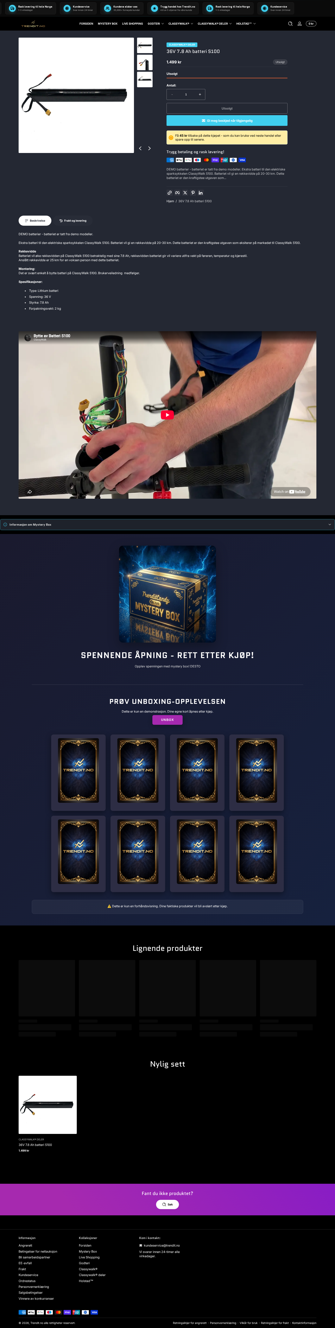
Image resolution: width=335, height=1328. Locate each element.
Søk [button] (170, 1204)
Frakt (22, 1269)
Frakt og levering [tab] (75, 220)
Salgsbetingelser (31, 1292)
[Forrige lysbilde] (140, 148)
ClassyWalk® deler (182, 45)
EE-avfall (25, 1263)
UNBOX (167, 719)
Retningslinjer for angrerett (190, 1323)
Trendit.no (36, 1323)
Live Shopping (89, 1257)
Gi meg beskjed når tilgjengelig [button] (230, 121)
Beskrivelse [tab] (37, 220)
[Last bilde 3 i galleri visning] (145, 79)
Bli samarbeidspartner (34, 1257)
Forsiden (85, 1245)
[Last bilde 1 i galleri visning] (145, 45)
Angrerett (25, 1245)
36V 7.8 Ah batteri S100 (195, 201)
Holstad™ (244, 23)
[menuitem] (47, 1245)
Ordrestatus (27, 1281)
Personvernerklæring (34, 1287)
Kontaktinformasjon (304, 1323)
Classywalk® (178, 23)
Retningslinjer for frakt (275, 1323)
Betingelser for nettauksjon (38, 1251)
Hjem (170, 201)
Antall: (171, 85)
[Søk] (290, 23)
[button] (290, 23)
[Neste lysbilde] (149, 148)
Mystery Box (88, 1251)
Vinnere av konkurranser (36, 1298)
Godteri (154, 23)
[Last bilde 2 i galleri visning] (145, 62)
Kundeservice (28, 1275)
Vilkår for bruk (249, 1323)
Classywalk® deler (213, 23)
